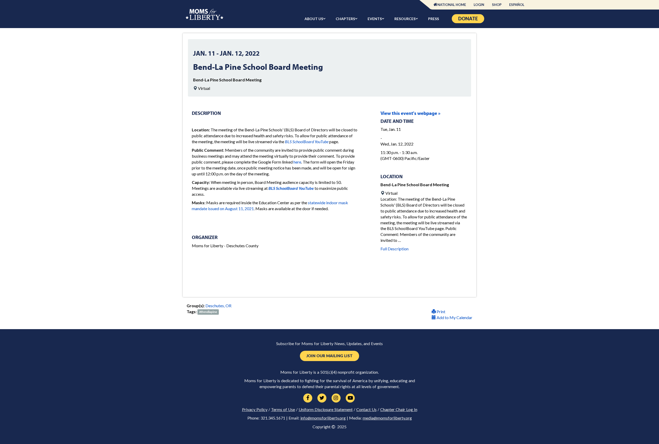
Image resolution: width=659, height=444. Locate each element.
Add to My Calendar (454, 317)
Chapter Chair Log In (398, 409)
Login (479, 5)
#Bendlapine (208, 312)
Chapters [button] (345, 18)
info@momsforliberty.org (323, 418)
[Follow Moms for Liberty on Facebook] (307, 398)
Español (516, 5)
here (297, 161)
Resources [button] (404, 18)
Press (433, 18)
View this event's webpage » (410, 113)
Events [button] (375, 18)
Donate (468, 18)
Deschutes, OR (218, 305)
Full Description (394, 248)
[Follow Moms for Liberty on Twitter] (321, 398)
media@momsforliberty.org (387, 418)
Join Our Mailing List (329, 356)
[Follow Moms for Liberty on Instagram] (336, 398)
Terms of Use (283, 409)
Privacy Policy (254, 409)
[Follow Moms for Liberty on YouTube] (350, 398)
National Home (451, 5)
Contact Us (366, 409)
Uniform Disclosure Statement (326, 409)
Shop (496, 5)
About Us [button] (314, 18)
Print (440, 311)
